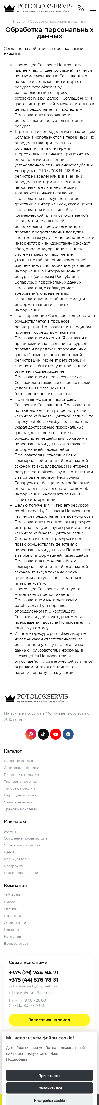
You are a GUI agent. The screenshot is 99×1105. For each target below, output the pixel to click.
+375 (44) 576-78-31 (33, 980)
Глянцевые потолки (21, 774)
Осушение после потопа (26, 838)
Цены (9, 852)
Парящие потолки (20, 795)
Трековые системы (20, 809)
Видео (9, 902)
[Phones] (81, 8)
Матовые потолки (20, 761)
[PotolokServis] (36, 698)
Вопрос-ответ (16, 943)
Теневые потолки (19, 788)
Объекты (12, 895)
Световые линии (19, 802)
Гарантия (12, 916)
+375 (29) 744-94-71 (33, 972)
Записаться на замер (49, 1019)
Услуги (10, 831)
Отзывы (11, 909)
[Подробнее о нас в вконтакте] (68, 734)
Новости (11, 929)
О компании (15, 922)
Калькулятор (15, 859)
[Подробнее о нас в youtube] (55, 734)
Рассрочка (13, 866)
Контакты (12, 936)
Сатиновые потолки (21, 767)
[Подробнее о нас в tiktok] (43, 734)
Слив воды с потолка (22, 845)
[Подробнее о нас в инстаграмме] (30, 734)
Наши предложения (22, 873)
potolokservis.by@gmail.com (34, 986)
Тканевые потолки (20, 781)
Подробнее (17, 1059)
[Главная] (37, 8)
